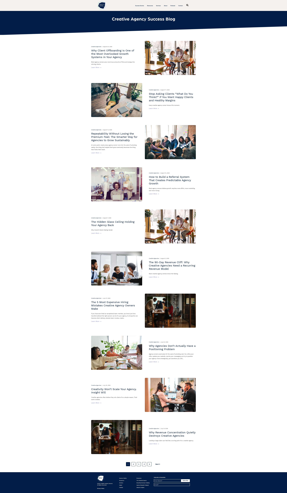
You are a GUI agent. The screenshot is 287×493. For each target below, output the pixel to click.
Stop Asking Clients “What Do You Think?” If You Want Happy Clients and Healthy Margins (171, 97)
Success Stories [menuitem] (123, 478)
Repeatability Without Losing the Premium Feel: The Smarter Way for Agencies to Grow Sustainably (114, 137)
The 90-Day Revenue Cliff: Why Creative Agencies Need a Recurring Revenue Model (172, 265)
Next (157, 464)
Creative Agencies (96, 46)
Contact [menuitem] (121, 487)
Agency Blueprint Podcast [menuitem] (142, 485)
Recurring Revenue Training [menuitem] (143, 482)
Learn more (95, 67)
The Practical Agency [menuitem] (141, 480)
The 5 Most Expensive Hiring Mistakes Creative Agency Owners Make (113, 305)
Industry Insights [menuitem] (140, 487)
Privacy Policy (100, 488)
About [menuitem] (120, 485)
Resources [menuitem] (121, 480)
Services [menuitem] (121, 482)
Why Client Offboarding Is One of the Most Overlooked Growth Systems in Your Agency (112, 54)
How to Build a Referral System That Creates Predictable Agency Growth (170, 180)
